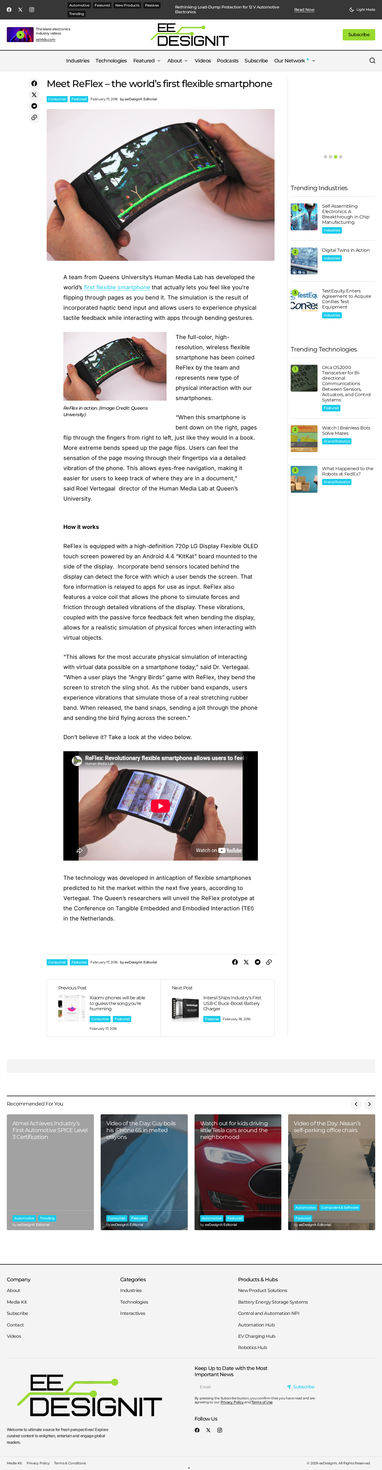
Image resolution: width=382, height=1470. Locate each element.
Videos (14, 1336)
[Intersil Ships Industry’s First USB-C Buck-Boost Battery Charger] (217, 1008)
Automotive (79, 5)
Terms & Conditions (70, 1463)
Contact (15, 1325)
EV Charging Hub (256, 1336)
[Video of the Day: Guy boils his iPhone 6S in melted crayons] (144, 1172)
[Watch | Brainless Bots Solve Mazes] (304, 438)
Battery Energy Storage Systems (273, 1302)
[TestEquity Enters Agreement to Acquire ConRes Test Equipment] (304, 301)
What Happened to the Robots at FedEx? (348, 471)
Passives (152, 5)
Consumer (57, 99)
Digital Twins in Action (346, 250)
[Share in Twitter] (34, 95)
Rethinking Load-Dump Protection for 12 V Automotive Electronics (227, 9)
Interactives (132, 1313)
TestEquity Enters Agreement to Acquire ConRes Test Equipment (346, 299)
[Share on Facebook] (34, 83)
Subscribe (17, 1313)
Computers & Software (340, 1207)
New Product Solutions (262, 1290)
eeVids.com (45, 40)
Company (18, 1279)
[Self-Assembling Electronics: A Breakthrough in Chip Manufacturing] (304, 216)
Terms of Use (262, 1402)
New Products (127, 5)
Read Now (304, 9)
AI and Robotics (337, 441)
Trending (76, 14)
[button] (362, 9)
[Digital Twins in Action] (304, 260)
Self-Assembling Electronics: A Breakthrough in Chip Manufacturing (346, 214)
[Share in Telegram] (34, 106)
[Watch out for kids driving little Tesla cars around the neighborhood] (238, 1172)
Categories (133, 1279)
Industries (332, 230)
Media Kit (17, 1302)
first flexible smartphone (116, 287)
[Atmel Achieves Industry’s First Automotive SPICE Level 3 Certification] (50, 1172)
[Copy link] (34, 117)
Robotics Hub (252, 1347)
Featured (102, 5)
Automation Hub (256, 1325)
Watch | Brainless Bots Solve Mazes (346, 430)
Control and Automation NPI (268, 1313)
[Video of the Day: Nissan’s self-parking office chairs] (331, 1172)
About (13, 1290)
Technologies (134, 1302)
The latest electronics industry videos (53, 31)
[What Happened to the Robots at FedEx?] (304, 479)
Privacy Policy (232, 1402)
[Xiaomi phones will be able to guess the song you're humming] (104, 1008)
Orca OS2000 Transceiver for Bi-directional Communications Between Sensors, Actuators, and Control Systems (346, 384)
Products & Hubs (258, 1279)
